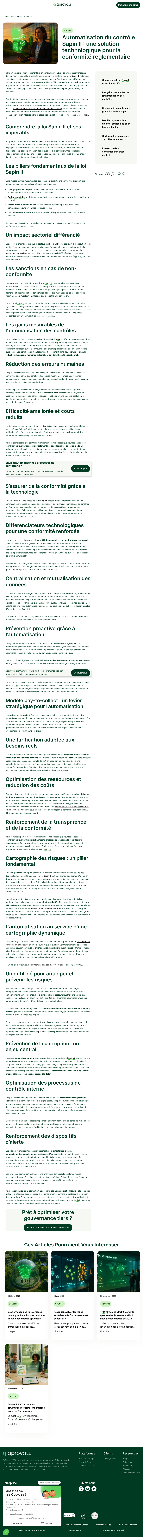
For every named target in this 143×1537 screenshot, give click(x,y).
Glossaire (127, 1469)
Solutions (28, 16)
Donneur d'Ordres (87, 1465)
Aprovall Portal (85, 1462)
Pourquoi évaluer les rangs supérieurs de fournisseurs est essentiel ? (71, 1315)
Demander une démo (128, 5)
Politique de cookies (128, 1525)
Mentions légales (103, 1525)
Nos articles (16, 16)
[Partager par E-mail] (124, 174)
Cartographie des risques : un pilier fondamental (115, 138)
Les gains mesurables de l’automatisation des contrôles (115, 95)
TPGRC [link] (49, 593)
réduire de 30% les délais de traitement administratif (37, 108)
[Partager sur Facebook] (107, 174)
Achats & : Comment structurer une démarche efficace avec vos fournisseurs (26, 1407)
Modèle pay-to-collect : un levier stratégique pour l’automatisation (116, 123)
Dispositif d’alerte (73, 1530)
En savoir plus (80, 468)
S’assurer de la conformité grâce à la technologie (116, 110)
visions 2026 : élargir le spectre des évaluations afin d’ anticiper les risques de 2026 (117, 1315)
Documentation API (131, 1472)
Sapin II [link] (75, 76)
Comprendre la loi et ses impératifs (115, 82)
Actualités (127, 1462)
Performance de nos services (32, 1530)
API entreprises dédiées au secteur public (46, 965)
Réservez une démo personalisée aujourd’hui (48, 1227)
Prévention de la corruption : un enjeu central (113, 151)
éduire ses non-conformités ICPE (46, 908)
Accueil (6, 16)
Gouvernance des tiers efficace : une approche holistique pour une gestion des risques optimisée (26, 1315)
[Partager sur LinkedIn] (119, 174)
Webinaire (127, 1465)
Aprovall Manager (87, 1458)
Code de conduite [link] (16, 197)
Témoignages (109, 1458)
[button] (4, 5)
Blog (125, 1458)
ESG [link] (20, 1404)
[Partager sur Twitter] (113, 174)
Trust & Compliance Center (76, 1525)
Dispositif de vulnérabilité (113, 1530)
